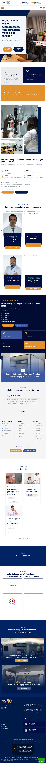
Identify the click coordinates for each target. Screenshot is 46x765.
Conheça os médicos (8, 82)
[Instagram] (5, 708)
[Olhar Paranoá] (32, 3)
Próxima (25, 538)
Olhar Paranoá (36, 2)
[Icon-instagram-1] (44, 7)
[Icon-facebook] (41, 7)
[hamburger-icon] (2, 8)
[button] (2, 230)
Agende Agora (6, 98)
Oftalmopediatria (30, 495)
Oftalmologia (11, 497)
